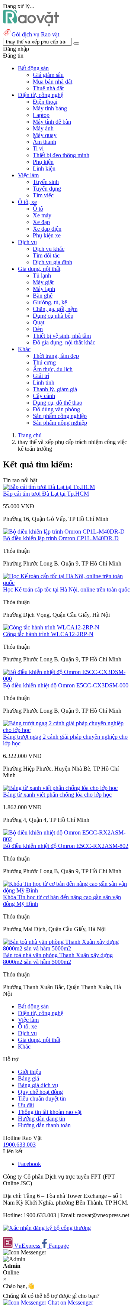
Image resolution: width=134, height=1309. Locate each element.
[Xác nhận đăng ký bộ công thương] (47, 1228)
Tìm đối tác (46, 255)
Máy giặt (43, 282)
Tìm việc (43, 195)
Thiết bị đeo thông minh (61, 155)
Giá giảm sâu (48, 75)
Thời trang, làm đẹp (56, 356)
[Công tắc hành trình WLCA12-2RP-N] (51, 627)
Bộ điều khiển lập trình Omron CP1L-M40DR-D (61, 538)
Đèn (38, 329)
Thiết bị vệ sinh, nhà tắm (62, 336)
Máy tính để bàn (52, 122)
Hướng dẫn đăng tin (41, 1118)
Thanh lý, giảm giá (55, 389)
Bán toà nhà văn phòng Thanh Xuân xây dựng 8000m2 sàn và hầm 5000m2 (58, 958)
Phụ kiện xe (47, 235)
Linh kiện (44, 168)
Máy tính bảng (50, 108)
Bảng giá (28, 1078)
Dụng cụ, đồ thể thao (57, 402)
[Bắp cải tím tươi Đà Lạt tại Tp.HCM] (49, 487)
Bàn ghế (42, 295)
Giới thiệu (29, 1072)
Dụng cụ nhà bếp (53, 315)
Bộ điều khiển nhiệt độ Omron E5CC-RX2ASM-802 (65, 846)
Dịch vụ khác (48, 249)
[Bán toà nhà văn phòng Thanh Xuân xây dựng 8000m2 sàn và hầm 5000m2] (67, 948)
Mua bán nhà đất (52, 81)
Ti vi (38, 148)
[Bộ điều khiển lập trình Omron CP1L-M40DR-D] (64, 531)
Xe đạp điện (47, 229)
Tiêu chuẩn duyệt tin (42, 1098)
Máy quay (45, 135)
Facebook (29, 1164)
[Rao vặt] (31, 24)
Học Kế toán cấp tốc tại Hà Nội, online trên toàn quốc (66, 589)
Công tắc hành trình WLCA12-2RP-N (48, 634)
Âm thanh (44, 142)
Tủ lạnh (42, 275)
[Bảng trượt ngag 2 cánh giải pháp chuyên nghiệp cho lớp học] (67, 730)
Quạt (38, 322)
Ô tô (38, 208)
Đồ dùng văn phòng (56, 409)
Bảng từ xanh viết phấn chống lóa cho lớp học (57, 794)
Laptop (41, 115)
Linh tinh (43, 382)
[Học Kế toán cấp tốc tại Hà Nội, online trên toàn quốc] (67, 583)
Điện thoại (45, 101)
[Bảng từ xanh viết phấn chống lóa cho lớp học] (60, 788)
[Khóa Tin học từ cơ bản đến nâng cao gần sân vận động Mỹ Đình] (67, 890)
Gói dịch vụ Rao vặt (35, 34)
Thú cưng (44, 362)
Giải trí (41, 376)
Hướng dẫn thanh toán (44, 1125)
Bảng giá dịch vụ (38, 1085)
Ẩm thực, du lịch (53, 369)
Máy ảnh (43, 128)
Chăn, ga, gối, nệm (55, 309)
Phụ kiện (43, 162)
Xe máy (42, 215)
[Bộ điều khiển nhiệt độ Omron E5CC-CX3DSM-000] (67, 678)
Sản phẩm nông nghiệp (60, 422)
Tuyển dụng (47, 188)
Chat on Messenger (69, 1302)
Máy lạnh (44, 289)
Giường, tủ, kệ (50, 302)
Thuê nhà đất (48, 88)
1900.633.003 (19, 1144)
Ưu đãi (26, 1105)
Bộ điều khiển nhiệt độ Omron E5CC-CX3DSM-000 (65, 685)
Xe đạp (41, 222)
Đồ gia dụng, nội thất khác (64, 342)
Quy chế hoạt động (40, 1092)
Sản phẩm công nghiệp (60, 416)
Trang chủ (30, 435)
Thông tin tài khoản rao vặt (50, 1112)
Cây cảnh (44, 396)
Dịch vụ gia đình (52, 262)
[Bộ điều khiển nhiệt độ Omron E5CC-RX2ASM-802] (67, 839)
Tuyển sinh (46, 182)
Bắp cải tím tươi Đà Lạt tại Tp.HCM (46, 493)
